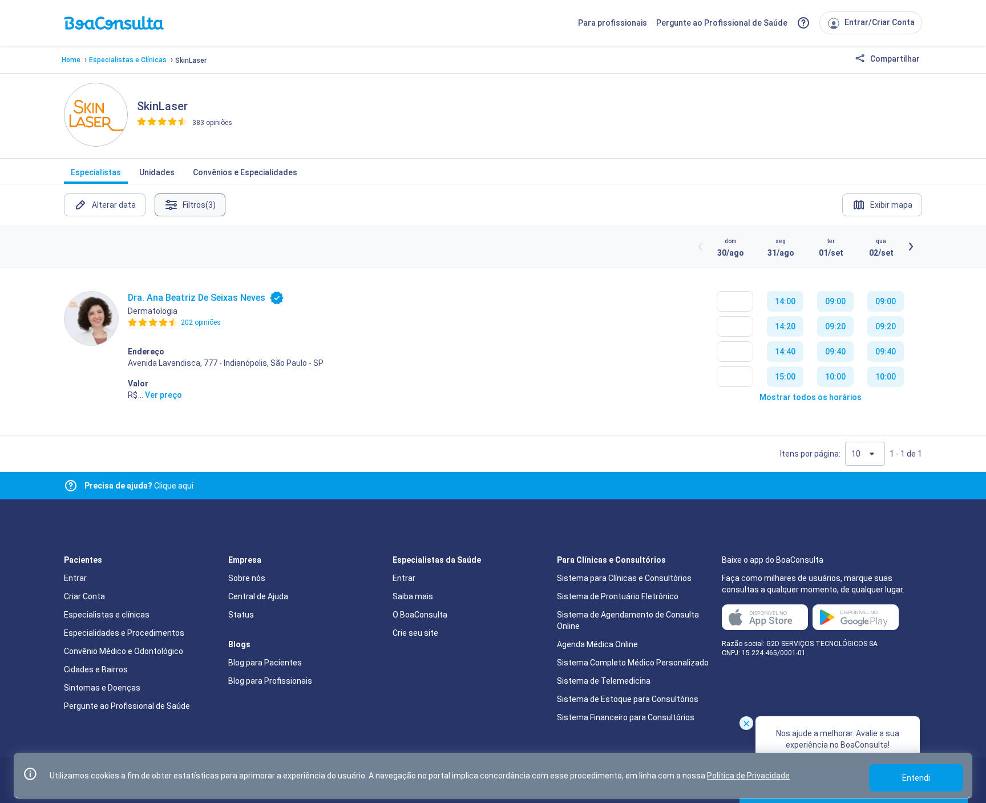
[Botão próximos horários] (910, 247)
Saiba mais (413, 596)
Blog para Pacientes (265, 662)
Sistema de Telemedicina (603, 680)
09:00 (835, 301)
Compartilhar (894, 58)
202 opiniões (201, 322)
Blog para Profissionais (270, 680)
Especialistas (96, 172)
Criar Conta (84, 596)
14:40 (785, 351)
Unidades (157, 172)
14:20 (785, 326)
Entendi (916, 777)
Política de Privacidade (748, 775)
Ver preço (163, 395)
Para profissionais (612, 22)
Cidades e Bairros (96, 669)
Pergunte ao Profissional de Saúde (721, 22)
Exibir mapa (891, 204)
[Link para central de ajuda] (71, 486)
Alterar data (114, 204)
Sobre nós (246, 578)
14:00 (785, 301)
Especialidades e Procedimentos (124, 632)
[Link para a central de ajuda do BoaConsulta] (803, 23)
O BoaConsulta (420, 614)
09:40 (835, 351)
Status (241, 614)
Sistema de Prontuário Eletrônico (617, 596)
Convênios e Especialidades (245, 172)
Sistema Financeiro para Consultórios (625, 717)
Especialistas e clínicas (106, 614)
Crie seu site (415, 632)
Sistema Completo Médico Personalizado (633, 662)
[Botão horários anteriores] (700, 247)
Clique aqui (138, 485)
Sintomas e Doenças (102, 687)
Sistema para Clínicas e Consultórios (624, 578)
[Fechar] (746, 723)
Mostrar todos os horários (810, 397)
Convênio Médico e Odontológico (123, 651)
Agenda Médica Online (597, 644)
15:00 (785, 376)
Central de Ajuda (258, 596)
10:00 (835, 376)
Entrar (75, 578)
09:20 (835, 326)
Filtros (199, 204)
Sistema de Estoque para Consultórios (627, 699)
